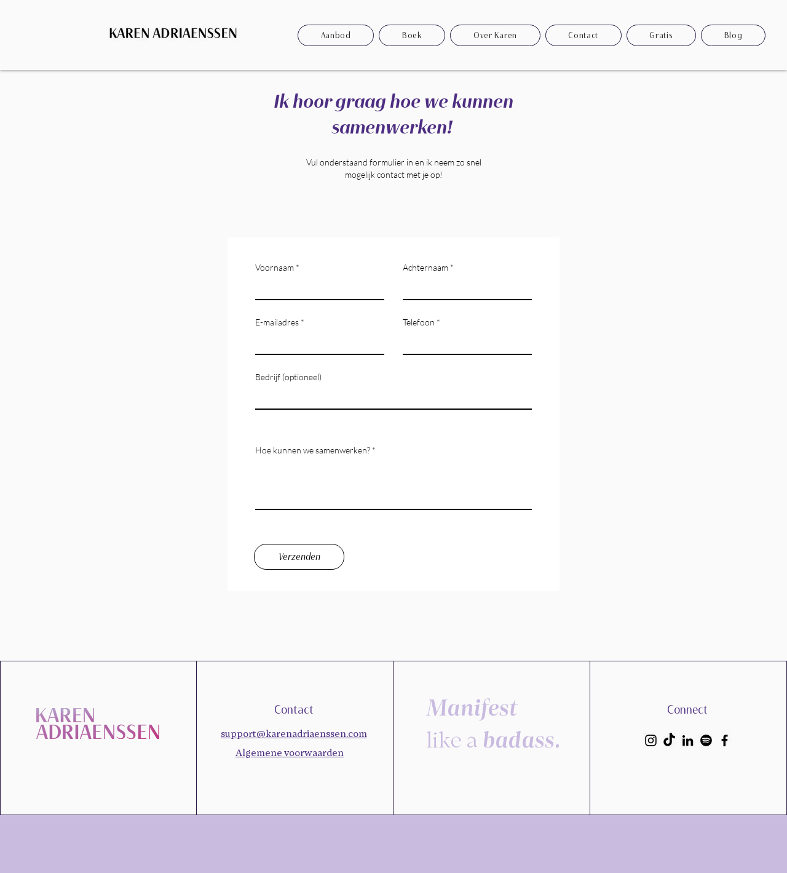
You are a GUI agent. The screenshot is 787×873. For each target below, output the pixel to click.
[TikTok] (669, 740)
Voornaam (274, 267)
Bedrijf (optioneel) (288, 377)
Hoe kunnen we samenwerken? (313, 450)
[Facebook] (724, 740)
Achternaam (425, 267)
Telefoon (419, 322)
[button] (661, 35)
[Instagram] (650, 740)
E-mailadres (277, 322)
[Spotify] (706, 740)
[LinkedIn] (687, 740)
